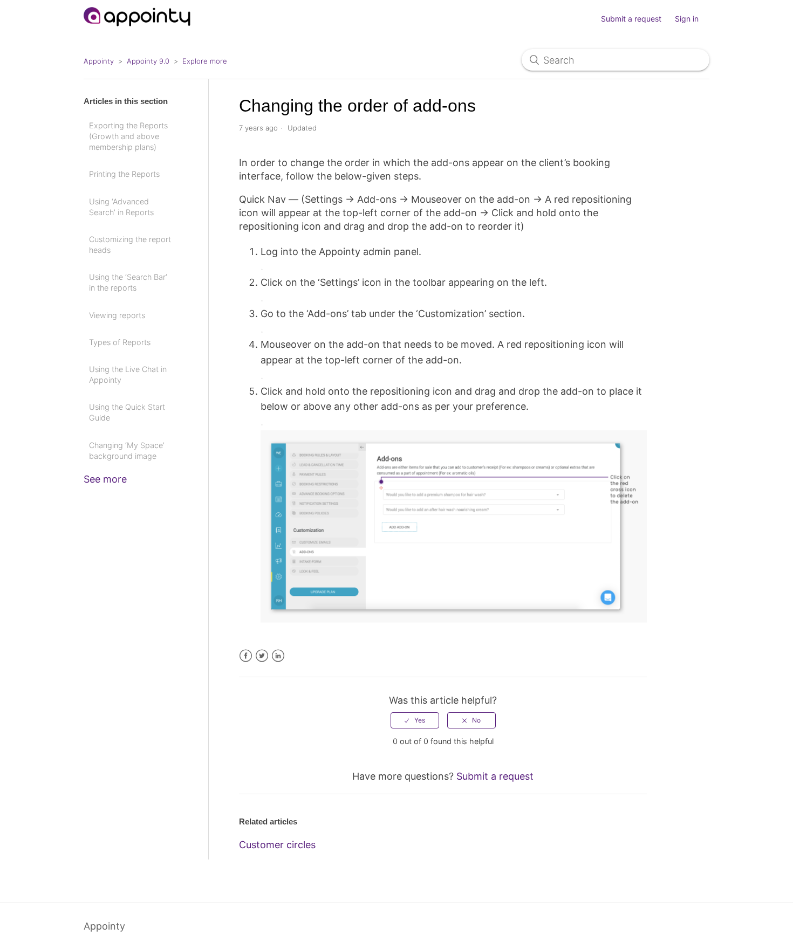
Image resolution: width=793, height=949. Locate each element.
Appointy (99, 61)
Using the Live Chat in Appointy (128, 374)
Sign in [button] (687, 18)
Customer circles (277, 844)
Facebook (245, 656)
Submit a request (631, 18)
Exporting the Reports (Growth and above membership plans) (128, 136)
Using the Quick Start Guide (127, 412)
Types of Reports (120, 342)
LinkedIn (278, 656)
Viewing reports (117, 315)
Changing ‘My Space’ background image (127, 450)
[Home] (137, 31)
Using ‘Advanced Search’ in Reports (121, 207)
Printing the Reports (124, 173)
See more (105, 479)
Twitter (262, 656)
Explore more (204, 61)
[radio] (415, 720)
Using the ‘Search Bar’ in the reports (128, 282)
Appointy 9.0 (148, 61)
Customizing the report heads (130, 245)
